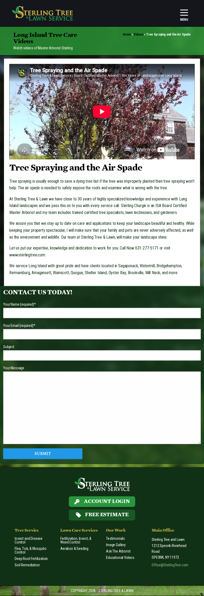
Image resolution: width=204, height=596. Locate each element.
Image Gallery (116, 545)
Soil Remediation (27, 565)
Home (127, 34)
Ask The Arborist (118, 551)
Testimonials (115, 538)
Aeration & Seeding (74, 548)
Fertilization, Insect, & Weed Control (75, 540)
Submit (43, 453)
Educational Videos (120, 557)
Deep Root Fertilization (31, 558)
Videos (138, 34)
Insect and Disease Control (28, 540)
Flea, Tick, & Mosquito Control (30, 550)
